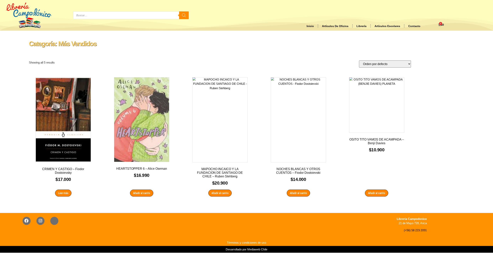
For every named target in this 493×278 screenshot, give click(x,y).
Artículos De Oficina (335, 26)
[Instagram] (40, 221)
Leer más (63, 193)
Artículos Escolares (387, 26)
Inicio (310, 26)
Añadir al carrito (141, 193)
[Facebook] (27, 221)
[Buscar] (184, 15)
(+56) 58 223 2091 (415, 230)
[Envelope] (54, 221)
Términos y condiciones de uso (246, 242)
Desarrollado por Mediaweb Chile (246, 249)
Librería (361, 26)
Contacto (414, 26)
